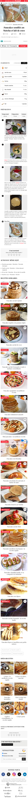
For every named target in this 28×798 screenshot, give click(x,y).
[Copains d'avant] (7, 793)
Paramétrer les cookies (16, 780)
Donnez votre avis (18, 24)
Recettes (5, 3)
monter (17, 182)
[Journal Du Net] (20, 788)
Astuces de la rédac (8, 755)
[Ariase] (7, 796)
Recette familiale (6, 653)
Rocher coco (5, 274)
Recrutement (22, 778)
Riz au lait (4, 272)
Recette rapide (15, 650)
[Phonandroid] (20, 796)
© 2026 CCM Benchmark (21, 781)
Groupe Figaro (12, 781)
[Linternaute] (7, 790)
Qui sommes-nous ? (7, 778)
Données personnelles (6, 780)
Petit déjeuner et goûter (14, 3)
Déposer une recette (7, 744)
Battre (5, 160)
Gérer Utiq (24, 780)
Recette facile (5, 650)
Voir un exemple (22, 753)
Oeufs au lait (5, 268)
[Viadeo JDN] (20, 793)
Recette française (18, 653)
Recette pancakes (7, 264)
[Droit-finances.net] (20, 791)
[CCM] (7, 788)
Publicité (17, 778)
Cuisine (5, 753)
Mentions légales (5, 781)
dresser (22, 243)
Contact (13, 778)
